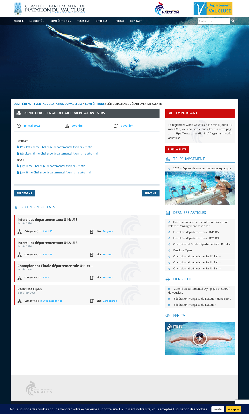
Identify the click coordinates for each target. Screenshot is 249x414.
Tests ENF (83, 21)
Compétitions (59, 21)
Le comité (36, 21)
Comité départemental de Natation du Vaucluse (48, 104)
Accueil (19, 21)
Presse (120, 21)
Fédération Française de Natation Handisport (202, 298)
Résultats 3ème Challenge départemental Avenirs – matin (55, 147)
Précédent (24, 193)
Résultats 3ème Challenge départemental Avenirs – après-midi (58, 153)
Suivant (151, 193)
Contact (136, 21)
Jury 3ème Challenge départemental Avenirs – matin (52, 166)
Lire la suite (177, 149)
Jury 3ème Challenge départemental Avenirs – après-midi (55, 172)
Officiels (102, 21)
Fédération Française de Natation (195, 305)
